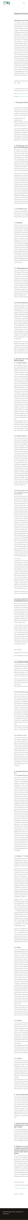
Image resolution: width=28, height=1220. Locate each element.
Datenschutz (19, 1211)
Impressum (6, 1213)
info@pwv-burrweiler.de (20, 1188)
